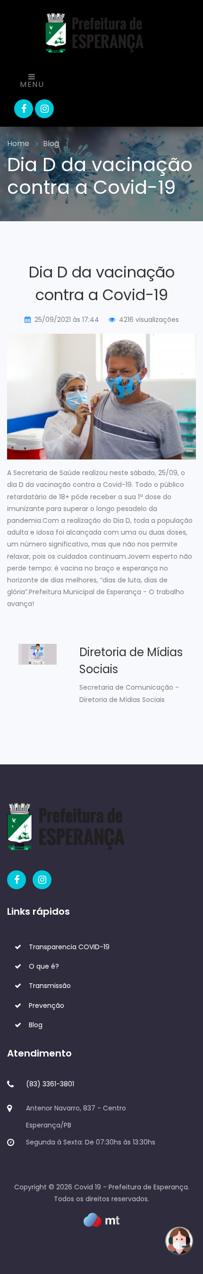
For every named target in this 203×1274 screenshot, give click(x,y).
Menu (32, 84)
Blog (51, 143)
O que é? (44, 966)
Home (18, 143)
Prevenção (46, 1005)
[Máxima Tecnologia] (101, 1219)
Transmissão (50, 985)
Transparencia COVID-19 (69, 947)
